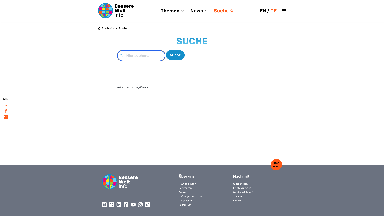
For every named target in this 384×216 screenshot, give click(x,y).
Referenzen (185, 188)
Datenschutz (186, 200)
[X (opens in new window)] (111, 204)
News (196, 11)
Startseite (108, 28)
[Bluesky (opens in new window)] (104, 204)
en (263, 11)
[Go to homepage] (120, 182)
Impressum (185, 204)
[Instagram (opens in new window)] (140, 204)
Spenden (238, 196)
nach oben (276, 164)
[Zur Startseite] (116, 10)
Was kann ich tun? (243, 192)
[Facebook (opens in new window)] (126, 204)
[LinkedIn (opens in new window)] (118, 204)
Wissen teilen (240, 183)
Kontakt (237, 200)
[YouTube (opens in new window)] (133, 204)
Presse (182, 192)
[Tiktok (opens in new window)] (147, 204)
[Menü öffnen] (284, 11)
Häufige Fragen (187, 183)
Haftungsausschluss (190, 196)
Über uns (187, 176)
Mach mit (241, 176)
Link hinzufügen (242, 188)
